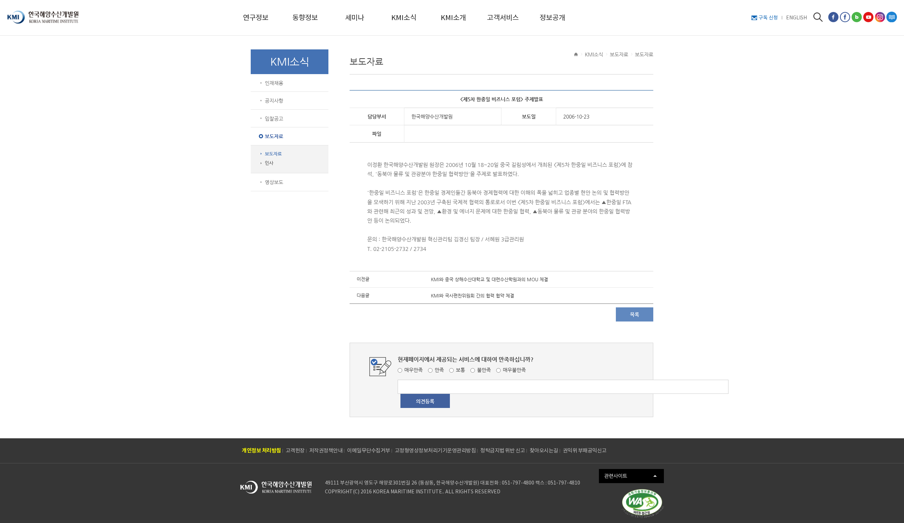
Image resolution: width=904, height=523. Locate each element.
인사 (269, 163)
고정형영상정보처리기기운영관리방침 (435, 450)
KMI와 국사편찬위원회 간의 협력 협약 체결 (472, 295)
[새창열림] (643, 503)
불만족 (484, 370)
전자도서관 (891, 17)
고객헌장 (295, 450)
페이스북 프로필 (845, 17)
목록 (634, 314)
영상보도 (274, 182)
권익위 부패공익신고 (585, 450)
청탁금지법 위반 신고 (502, 450)
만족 (439, 370)
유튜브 (868, 17)
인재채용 (274, 83)
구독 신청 (768, 17)
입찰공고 (274, 118)
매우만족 (413, 370)
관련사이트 (615, 476)
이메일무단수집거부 (368, 450)
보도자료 (274, 136)
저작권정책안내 (326, 450)
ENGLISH (796, 17)
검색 (818, 17)
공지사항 (274, 100)
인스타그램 (880, 17)
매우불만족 (514, 370)
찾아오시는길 (544, 450)
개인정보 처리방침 (261, 450)
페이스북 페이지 (833, 17)
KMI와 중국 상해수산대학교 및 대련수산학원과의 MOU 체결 (489, 279)
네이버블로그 (856, 17)
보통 (460, 370)
